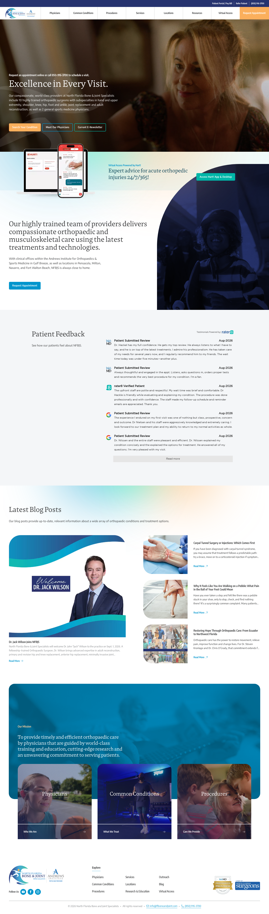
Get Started (159, 475)
